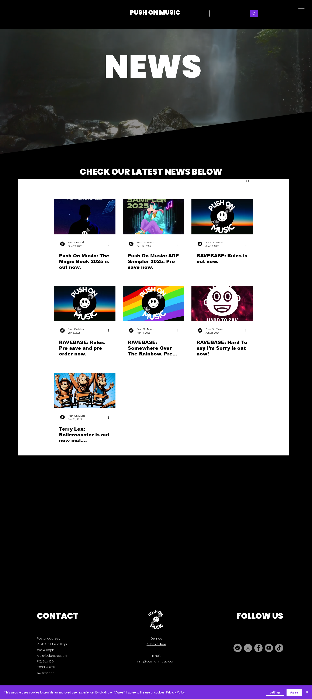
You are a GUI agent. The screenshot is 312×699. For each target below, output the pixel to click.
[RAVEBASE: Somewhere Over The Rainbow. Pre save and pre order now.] (153, 303)
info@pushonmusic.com (156, 661)
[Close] (306, 692)
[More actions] (109, 244)
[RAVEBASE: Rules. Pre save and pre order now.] (84, 303)
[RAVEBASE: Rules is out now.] (222, 216)
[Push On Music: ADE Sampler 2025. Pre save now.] (153, 216)
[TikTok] (279, 648)
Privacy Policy (175, 692)
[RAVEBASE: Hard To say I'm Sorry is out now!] (222, 303)
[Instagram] (248, 648)
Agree (294, 692)
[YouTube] (269, 648)
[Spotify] (237, 648)
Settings (275, 692)
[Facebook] (258, 648)
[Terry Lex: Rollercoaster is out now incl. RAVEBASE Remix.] (84, 390)
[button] (248, 181)
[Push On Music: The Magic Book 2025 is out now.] (84, 216)
